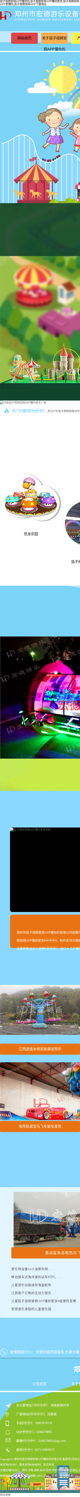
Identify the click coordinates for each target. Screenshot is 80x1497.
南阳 (36, 1470)
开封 (54, 1470)
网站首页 (24, 38)
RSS (39, 1475)
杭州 (42, 1470)
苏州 (48, 1470)
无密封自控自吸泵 (50, 1352)
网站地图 (30, 1475)
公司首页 (39, 1384)
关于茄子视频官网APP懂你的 (54, 43)
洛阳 (60, 1470)
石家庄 (74, 1470)
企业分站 (17, 1475)
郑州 (24, 1470)
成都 (66, 1470)
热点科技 (48, 1464)
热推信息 (5, 1475)
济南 (30, 1470)
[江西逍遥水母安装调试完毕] (40, 1014)
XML (47, 1475)
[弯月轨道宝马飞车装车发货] (40, 1091)
